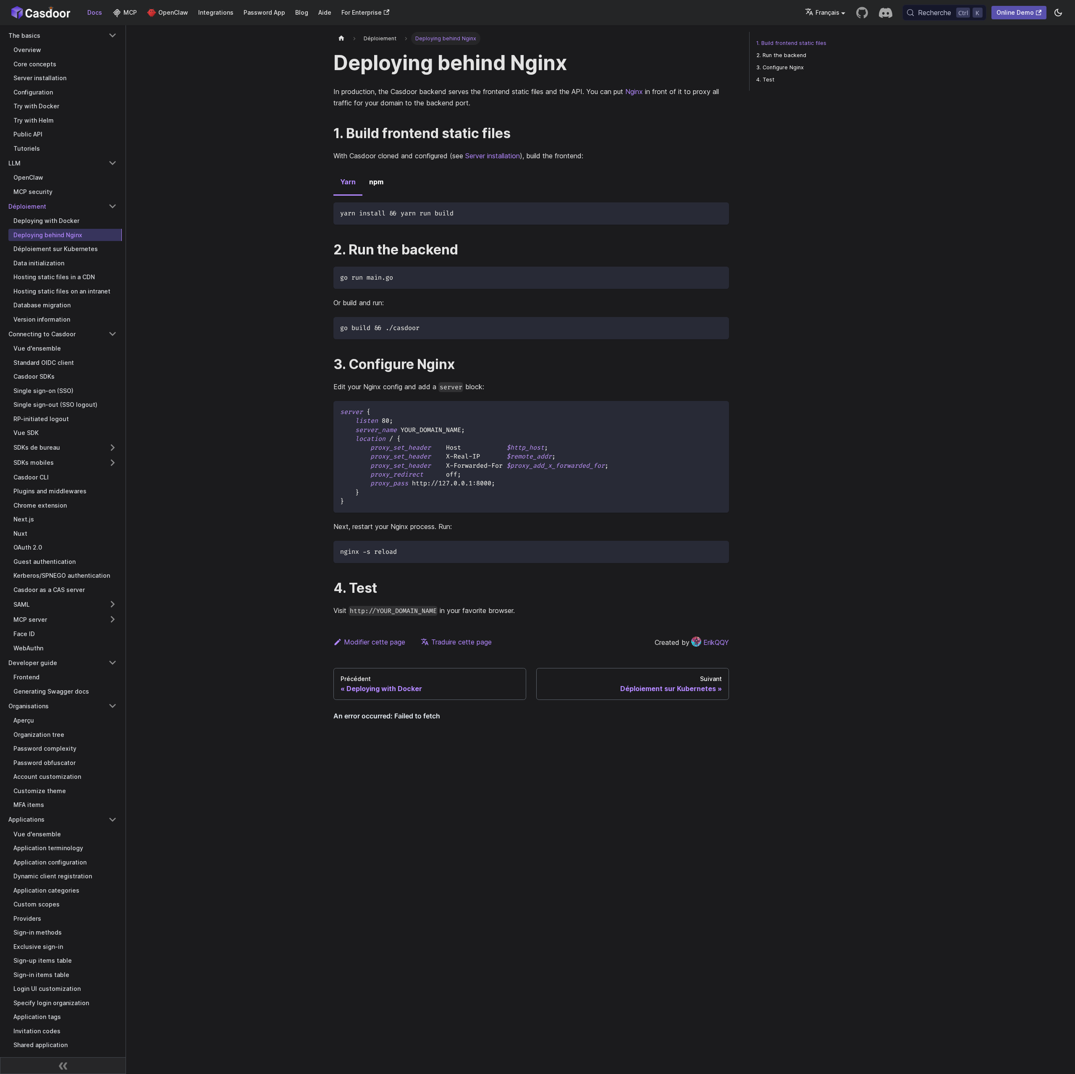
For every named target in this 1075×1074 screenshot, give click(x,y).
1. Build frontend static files (791, 43)
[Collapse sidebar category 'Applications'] (112, 819)
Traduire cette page (461, 642)
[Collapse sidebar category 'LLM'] (112, 163)
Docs (94, 12)
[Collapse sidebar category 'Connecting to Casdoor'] (112, 334)
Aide (324, 12)
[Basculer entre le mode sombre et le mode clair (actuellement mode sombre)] (1058, 12)
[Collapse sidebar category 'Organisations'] (112, 706)
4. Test (765, 79)
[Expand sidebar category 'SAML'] (112, 604)
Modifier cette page (374, 642)
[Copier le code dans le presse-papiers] (719, 213)
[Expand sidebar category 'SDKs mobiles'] (112, 462)
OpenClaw (173, 12)
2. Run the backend (781, 55)
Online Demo (1015, 12)
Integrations (215, 12)
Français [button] (827, 12)
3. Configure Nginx (780, 67)
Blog (301, 12)
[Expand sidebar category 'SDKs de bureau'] (112, 447)
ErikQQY (716, 642)
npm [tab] (376, 182)
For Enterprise (361, 12)
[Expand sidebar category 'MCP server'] (112, 619)
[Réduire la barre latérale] (63, 1065)
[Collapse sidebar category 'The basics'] (112, 35)
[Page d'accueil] (341, 38)
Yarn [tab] (348, 182)
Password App (264, 12)
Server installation (492, 156)
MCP (130, 12)
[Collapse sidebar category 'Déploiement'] (112, 206)
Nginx (634, 91)
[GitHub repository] (862, 12)
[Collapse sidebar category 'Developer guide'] (112, 662)
